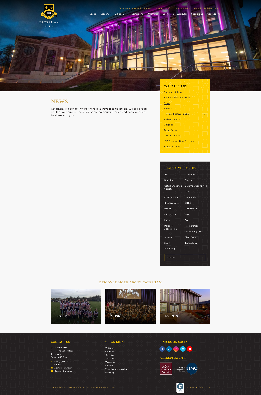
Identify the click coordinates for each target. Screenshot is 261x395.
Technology (191, 243)
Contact (211, 14)
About (92, 14)
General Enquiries (63, 371)
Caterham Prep (182, 8)
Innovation (170, 214)
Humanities (191, 209)
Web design (196, 387)
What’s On (153, 14)
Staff (168, 8)
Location (109, 366)
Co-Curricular (171, 197)
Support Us (197, 14)
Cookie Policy (58, 387)
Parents (148, 8)
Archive (171, 257)
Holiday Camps (212, 8)
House (167, 209)
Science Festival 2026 (177, 97)
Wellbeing (169, 249)
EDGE (188, 203)
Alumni (197, 8)
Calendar (169, 125)
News (167, 103)
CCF (187, 191)
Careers (189, 180)
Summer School (173, 92)
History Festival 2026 (176, 114)
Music (167, 220)
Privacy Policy (76, 387)
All (165, 174)
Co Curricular (180, 14)
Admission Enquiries (64, 368)
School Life (121, 14)
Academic (105, 14)
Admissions (137, 14)
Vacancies (110, 362)
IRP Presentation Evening (179, 141)
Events (168, 108)
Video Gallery (172, 119)
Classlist (109, 355)
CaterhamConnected (130, 8)
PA (186, 220)
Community (191, 197)
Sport (166, 14)
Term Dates (170, 130)
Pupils (159, 8)
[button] (219, 14)
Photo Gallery (172, 135)
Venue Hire (110, 358)
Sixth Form (191, 237)
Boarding (169, 180)
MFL (187, 214)
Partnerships (191, 226)
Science (168, 237)
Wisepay (109, 348)
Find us (58, 365)
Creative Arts (171, 203)
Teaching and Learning (116, 369)
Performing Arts (193, 231)
